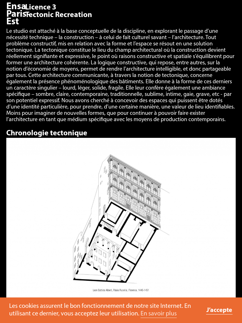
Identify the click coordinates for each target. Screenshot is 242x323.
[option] (121, 222)
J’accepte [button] (219, 310)
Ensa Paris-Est (18, 14)
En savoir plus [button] (159, 314)
